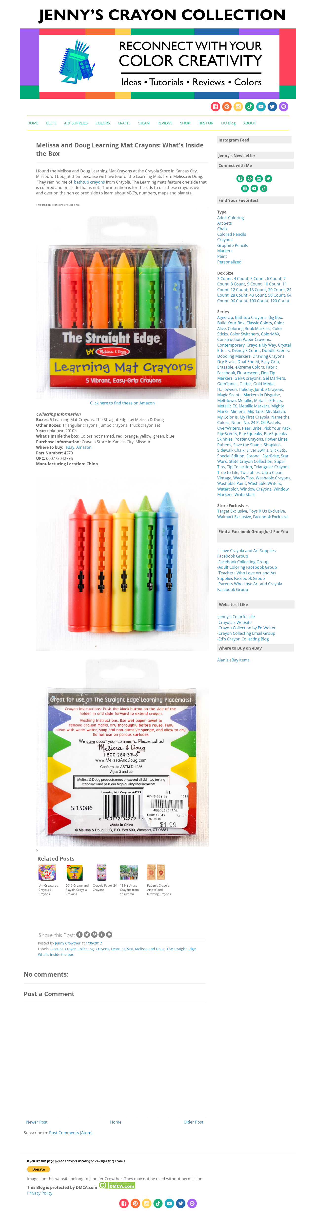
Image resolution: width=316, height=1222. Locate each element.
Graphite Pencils (232, 245)
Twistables (250, 472)
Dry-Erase (226, 361)
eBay (69, 447)
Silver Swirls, (258, 450)
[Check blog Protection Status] (116, 1187)
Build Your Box (230, 323)
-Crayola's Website (234, 622)
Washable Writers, (265, 483)
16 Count (257, 289)
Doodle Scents (275, 350)
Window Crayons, (256, 489)
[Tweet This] (87, 937)
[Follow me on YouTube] (261, 110)
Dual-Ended (248, 361)
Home (115, 1122)
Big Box (275, 317)
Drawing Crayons (268, 356)
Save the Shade (247, 444)
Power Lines (276, 439)
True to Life (227, 472)
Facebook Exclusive (271, 516)
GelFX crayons (248, 378)
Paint (222, 256)
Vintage (224, 478)
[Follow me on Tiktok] (249, 110)
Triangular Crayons (272, 467)
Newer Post (37, 1122)
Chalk (222, 229)
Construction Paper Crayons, (244, 339)
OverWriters (228, 428)
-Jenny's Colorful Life (236, 616)
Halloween (227, 389)
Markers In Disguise (261, 395)
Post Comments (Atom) (71, 1132)
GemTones (227, 383)
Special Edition (230, 456)
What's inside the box (56, 954)
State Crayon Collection (250, 461)
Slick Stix (278, 450)
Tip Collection (239, 467)
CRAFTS (124, 122)
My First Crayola (254, 417)
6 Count (274, 278)
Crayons (102, 948)
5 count (57, 948)
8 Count (238, 284)
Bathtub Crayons (250, 317)
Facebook (226, 373)
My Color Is (227, 417)
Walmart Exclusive (234, 516)
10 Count (272, 284)
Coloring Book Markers (249, 328)
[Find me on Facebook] (215, 110)
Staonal (253, 456)
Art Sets (224, 223)
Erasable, (226, 367)
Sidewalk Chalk (230, 450)
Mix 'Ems (255, 411)
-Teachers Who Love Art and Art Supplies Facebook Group (246, 575)
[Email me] (283, 110)
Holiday (246, 389)
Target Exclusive (232, 511)
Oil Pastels (270, 422)
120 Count (279, 301)
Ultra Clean (272, 472)
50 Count (276, 295)
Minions (238, 411)
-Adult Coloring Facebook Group (247, 567)
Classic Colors (259, 323)
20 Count (276, 289)
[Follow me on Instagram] (238, 110)
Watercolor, (228, 489)
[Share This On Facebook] (79, 937)
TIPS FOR (205, 122)
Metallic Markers (254, 406)
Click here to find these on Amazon (122, 403)
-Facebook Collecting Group (243, 561)
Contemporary (231, 345)
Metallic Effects (268, 400)
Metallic (245, 400)
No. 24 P (251, 422)
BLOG (51, 122)
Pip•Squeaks (250, 433)
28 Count (239, 295)
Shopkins (272, 444)
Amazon (84, 447)
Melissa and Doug (150, 948)
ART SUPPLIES (76, 122)
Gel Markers (274, 378)
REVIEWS (165, 122)
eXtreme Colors (249, 367)
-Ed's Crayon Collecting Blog (243, 639)
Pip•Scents (227, 433)
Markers (225, 251)
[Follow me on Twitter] (272, 110)
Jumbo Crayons (269, 389)
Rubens (224, 444)
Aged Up (225, 317)
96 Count (239, 301)
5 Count (257, 278)
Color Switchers (244, 334)
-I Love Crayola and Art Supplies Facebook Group (246, 553)
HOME (32, 122)
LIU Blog (228, 122)
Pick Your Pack (276, 428)
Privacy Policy (39, 1193)
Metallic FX (227, 406)
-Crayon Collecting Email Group (246, 633)
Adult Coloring (230, 217)
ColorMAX (270, 334)
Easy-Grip (270, 361)
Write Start (245, 494)
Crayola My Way (261, 345)
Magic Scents (229, 395)
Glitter (245, 383)
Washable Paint (231, 483)
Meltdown (226, 400)
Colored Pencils (231, 234)
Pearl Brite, (252, 428)
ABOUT (249, 122)
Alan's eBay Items (233, 660)
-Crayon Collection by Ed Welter (246, 628)
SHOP (185, 122)
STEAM (144, 122)
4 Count (241, 278)
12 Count (239, 289)
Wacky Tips (243, 478)
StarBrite (270, 456)
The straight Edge (181, 948)
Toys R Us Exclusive (267, 511)
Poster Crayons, (250, 439)
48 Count (257, 295)
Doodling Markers (234, 356)
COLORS (103, 122)
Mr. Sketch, (276, 411)
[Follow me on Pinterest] (227, 110)
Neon (236, 422)
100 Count (258, 301)
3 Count (224, 278)
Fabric (271, 367)
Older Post (193, 1122)
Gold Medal (264, 383)
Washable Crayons (273, 478)
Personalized (229, 262)
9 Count (254, 284)
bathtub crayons (89, 182)
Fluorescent (248, 373)
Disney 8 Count (246, 350)
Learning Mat (122, 948)
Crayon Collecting (79, 948)
